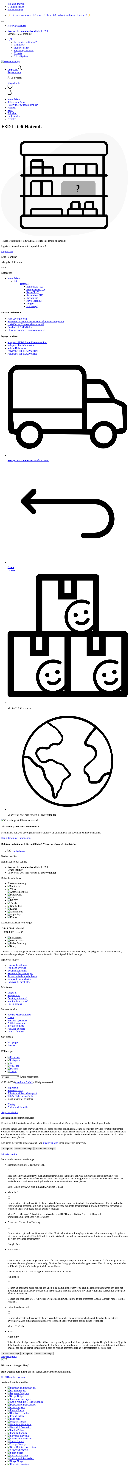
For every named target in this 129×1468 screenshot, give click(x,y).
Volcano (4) (32, 306)
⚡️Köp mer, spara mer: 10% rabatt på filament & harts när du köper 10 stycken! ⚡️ (49, 15)
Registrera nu (14, 72)
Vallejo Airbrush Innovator (21, 345)
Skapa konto (14, 83)
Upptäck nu (7, 251)
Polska (20, 1430)
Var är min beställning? (25, 42)
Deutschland (29, 1404)
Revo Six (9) (32, 298)
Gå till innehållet (16, 6)
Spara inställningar (11, 1353)
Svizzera (23, 1455)
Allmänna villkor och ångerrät (22, 1093)
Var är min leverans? (18, 1001)
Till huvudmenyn (16, 4)
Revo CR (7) (32, 292)
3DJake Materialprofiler (19, 1014)
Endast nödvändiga (23, 1148)
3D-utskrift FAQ (16, 1026)
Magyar (22, 1421)
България (26, 1399)
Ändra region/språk (29, 1076)
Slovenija (24, 1435)
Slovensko (26, 1438)
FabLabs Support (16, 1028)
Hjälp (10, 39)
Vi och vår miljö (16, 1031)
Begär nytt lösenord (17, 998)
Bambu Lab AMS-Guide (20, 327)
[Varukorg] (68, 92)
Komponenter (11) (35, 289)
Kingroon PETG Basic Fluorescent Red (27, 342)
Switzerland (28, 1458)
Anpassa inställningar (45, 1148)
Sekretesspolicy (15, 1090)
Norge (20, 1461)
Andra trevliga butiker (18, 1107)
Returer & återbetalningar (20, 973)
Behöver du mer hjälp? (19, 982)
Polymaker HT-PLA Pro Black (23, 351)
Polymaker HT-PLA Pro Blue (22, 353)
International (29, 1387)
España (21, 1407)
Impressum (13, 1087)
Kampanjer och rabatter (19, 979)
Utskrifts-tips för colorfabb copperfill (26, 324)
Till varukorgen (15, 9)
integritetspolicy (50, 1143)
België (20, 1396)
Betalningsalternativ (24, 50)
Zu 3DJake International (13, 1377)
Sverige (22, 1444)
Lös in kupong (15, 1004)
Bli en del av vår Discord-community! (26, 330)
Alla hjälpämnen (22, 56)
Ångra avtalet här (9, 1112)
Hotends (24, 283)
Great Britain (30, 1447)
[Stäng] (2, 21)
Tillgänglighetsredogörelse (21, 1096)
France (20, 1410)
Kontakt (18, 53)
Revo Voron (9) (34, 300)
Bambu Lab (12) (34, 286)
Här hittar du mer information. (16, 838)
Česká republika (35, 1401)
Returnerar (19, 44)
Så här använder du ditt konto (22, 976)
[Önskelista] (10, 88)
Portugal (23, 1433)
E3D (16, 281)
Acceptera (7, 1148)
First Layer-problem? (18, 318)
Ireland (21, 1416)
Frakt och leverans (17, 967)
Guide (11, 1017)
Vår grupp (13, 1042)
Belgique (24, 1393)
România (24, 1464)
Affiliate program (16, 1023)
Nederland (26, 1424)
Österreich (26, 1427)
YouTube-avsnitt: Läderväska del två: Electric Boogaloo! (36, 321)
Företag (11, 1104)
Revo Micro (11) (34, 295)
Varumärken (14, 278)
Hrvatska (24, 1413)
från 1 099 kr (28, 31)
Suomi (20, 1441)
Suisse (20, 1452)
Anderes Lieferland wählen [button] (14, 1382)
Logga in (12, 992)
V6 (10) (30, 303)
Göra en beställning (17, 965)
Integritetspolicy (9, 1154)
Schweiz (23, 1450)
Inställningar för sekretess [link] (20, 1099)
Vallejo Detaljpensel (17, 348)
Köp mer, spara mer (17, 1020)
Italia (18, 1418)
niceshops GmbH (24, 1082)
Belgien (22, 1390)
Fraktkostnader (21, 47)
